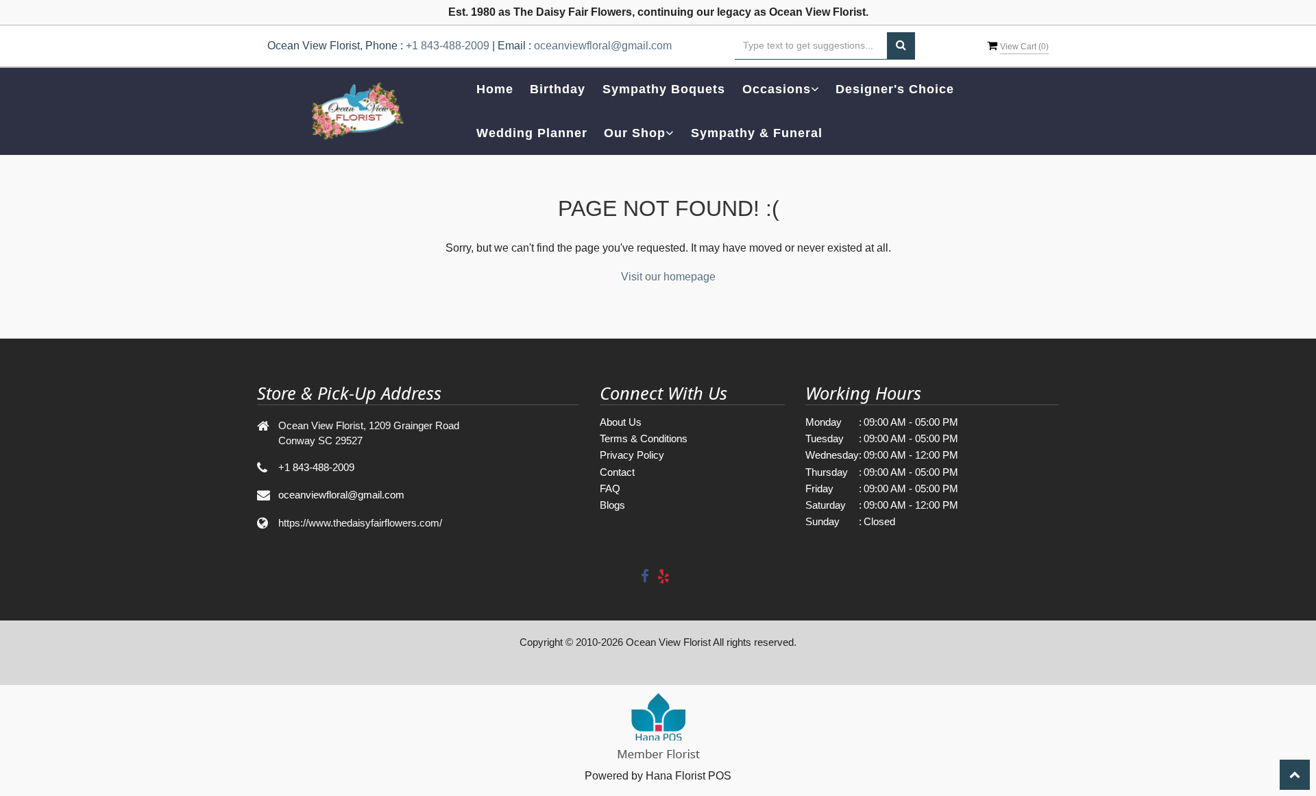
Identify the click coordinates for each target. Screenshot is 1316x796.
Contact (617, 472)
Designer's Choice (895, 89)
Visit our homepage (668, 276)
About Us (621, 422)
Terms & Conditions (643, 438)
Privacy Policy (632, 455)
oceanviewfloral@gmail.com (603, 45)
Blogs (612, 505)
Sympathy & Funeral (756, 133)
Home (494, 89)
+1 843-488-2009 (447, 45)
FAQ (610, 488)
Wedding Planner (531, 133)
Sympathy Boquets (663, 89)
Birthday (557, 89)
